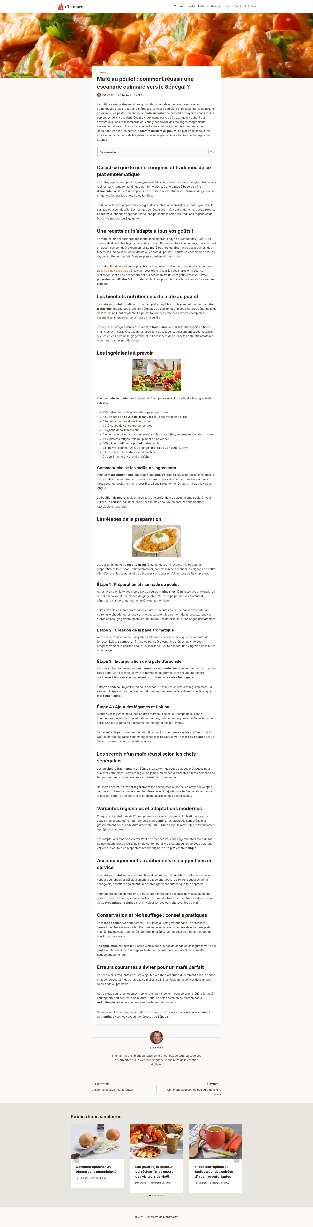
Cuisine (179, 6)
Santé (237, 6)
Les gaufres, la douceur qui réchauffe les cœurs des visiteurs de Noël (154, 1171)
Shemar (156, 1048)
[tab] (150, 1195)
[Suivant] (236, 1158)
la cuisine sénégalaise (115, 270)
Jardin (191, 6)
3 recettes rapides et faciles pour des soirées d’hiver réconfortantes (214, 1171)
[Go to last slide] (76, 1158)
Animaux (250, 6)
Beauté (215, 6)
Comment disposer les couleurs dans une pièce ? (194, 1089)
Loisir (227, 6)
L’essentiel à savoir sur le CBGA (112, 1087)
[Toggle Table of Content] (209, 152)
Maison (203, 6)
